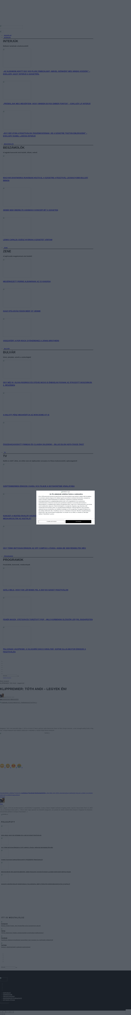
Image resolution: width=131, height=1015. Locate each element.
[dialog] (65, 507)
